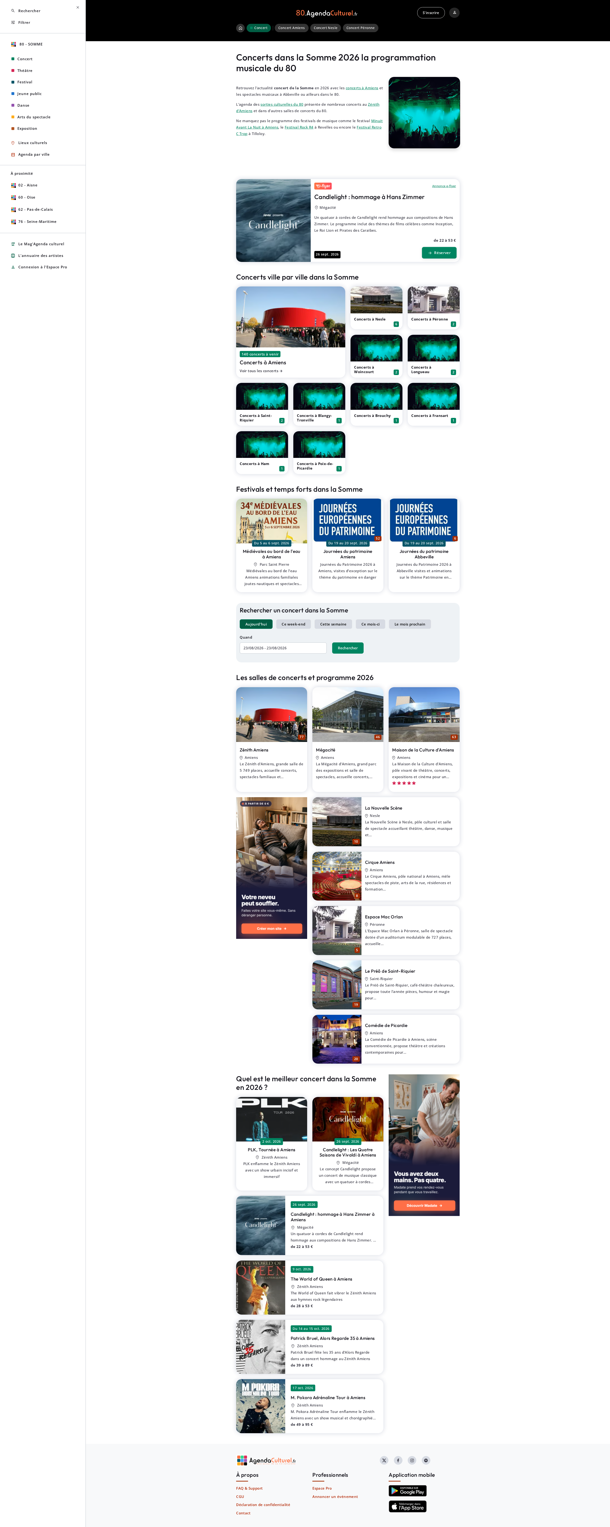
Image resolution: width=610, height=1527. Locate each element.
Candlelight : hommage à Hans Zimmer (369, 197)
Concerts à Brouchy (372, 415)
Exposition (27, 128)
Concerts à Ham (254, 463)
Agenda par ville (30, 154)
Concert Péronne (360, 28)
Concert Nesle (325, 28)
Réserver (439, 253)
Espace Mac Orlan (384, 917)
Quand (246, 637)
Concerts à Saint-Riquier (256, 417)
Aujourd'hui (256, 624)
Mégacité (325, 750)
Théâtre (25, 70)
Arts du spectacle (34, 117)
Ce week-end (293, 624)
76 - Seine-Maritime (37, 221)
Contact (243, 1513)
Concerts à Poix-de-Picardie (315, 466)
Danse (23, 105)
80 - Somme (30, 44)
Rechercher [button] (26, 11)
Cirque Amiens (380, 862)
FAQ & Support (249, 1488)
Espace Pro (322, 1488)
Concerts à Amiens (263, 362)
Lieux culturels (29, 143)
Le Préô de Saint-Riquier (390, 971)
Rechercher (348, 648)
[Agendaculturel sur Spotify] (426, 1460)
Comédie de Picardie (386, 1025)
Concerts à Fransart (429, 415)
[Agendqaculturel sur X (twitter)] (384, 1460)
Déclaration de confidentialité (263, 1504)
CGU (240, 1496)
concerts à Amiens (362, 87)
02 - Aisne (28, 185)
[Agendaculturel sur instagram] (412, 1460)
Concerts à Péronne (429, 319)
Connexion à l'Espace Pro (39, 267)
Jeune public (29, 93)
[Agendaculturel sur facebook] (398, 1460)
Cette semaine (333, 624)
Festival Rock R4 (299, 127)
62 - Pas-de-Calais (35, 209)
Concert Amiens (291, 28)
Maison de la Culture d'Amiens (423, 750)
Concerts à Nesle (370, 319)
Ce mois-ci (370, 624)
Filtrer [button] (20, 22)
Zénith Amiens (254, 750)
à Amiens (271, 554)
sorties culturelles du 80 (281, 104)
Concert (25, 58)
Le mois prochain (410, 624)
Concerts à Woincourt (364, 369)
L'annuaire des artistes (37, 255)
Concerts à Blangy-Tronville (314, 417)
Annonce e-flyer (444, 186)
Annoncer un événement (335, 1496)
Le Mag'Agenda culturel (37, 244)
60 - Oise (27, 197)
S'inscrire (431, 12)
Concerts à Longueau (421, 369)
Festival (24, 82)
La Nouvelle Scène (383, 808)
